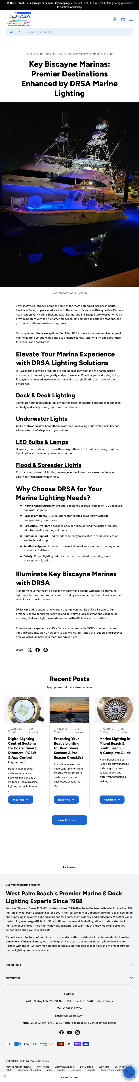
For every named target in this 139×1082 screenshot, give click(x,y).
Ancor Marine (43, 1066)
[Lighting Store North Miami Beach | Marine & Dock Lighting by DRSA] (5, 1077)
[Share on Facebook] (38, 650)
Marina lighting (103, 54)
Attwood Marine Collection (18, 1066)
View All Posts (67, 820)
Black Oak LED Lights (64, 1066)
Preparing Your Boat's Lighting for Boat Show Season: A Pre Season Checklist (68, 748)
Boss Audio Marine (123, 1066)
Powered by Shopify (39, 1061)
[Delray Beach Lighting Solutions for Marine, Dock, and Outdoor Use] (134, 1077)
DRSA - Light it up (21, 1061)
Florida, (69, 54)
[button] (123, 19)
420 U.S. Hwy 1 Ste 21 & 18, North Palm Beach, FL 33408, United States (73, 1022)
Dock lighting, (54, 54)
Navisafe (91, 1070)
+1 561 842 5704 (72, 1008)
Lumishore (76, 1070)
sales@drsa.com (73, 1015)
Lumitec (61, 1070)
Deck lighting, (35, 54)
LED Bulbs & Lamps (42, 441)
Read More (18, 799)
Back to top (69, 867)
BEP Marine (104, 1066)
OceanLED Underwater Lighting (115, 1070)
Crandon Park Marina (34, 314)
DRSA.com (52, 632)
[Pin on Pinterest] (46, 650)
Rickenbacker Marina (61, 314)
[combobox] (69, 32)
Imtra (49, 1070)
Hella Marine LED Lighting (29, 1070)
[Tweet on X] (30, 650)
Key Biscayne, (84, 54)
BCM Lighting (86, 1066)
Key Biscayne (69, 574)
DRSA (8, 1070)
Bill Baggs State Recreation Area (101, 314)
